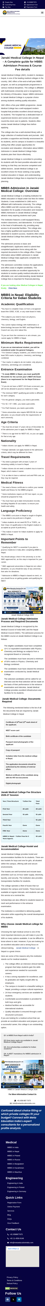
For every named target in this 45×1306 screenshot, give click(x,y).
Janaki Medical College (25, 948)
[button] (42, 12)
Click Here (12, 288)
